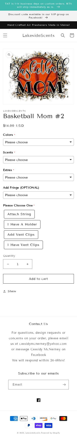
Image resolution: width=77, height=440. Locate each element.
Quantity (9, 256)
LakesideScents (33, 433)
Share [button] (12, 291)
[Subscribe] (64, 384)
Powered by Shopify (50, 433)
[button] (5, 35)
